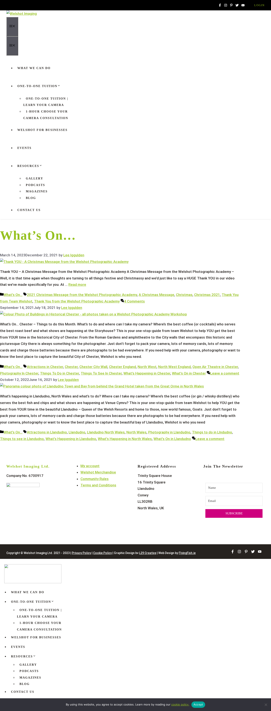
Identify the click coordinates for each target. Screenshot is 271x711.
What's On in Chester (189, 373)
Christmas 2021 (207, 295)
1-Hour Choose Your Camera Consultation (45, 115)
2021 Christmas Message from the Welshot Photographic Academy (82, 295)
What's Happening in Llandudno (71, 439)
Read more (77, 284)
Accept (198, 704)
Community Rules (94, 479)
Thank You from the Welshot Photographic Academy (77, 301)
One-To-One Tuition (37, 86)
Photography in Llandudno (169, 432)
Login (259, 5)
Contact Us (29, 210)
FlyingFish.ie (187, 553)
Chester (71, 367)
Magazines (37, 191)
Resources (28, 166)
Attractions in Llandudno (47, 432)
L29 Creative (147, 553)
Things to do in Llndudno (212, 432)
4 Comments (134, 301)
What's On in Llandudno (172, 439)
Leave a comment (224, 373)
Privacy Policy (81, 553)
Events (24, 148)
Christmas (184, 295)
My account (90, 466)
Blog (31, 198)
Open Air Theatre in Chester (215, 367)
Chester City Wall (93, 367)
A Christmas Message (156, 295)
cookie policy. (180, 704)
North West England (174, 367)
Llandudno (77, 432)
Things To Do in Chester (59, 373)
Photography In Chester (19, 373)
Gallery (34, 178)
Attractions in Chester (45, 367)
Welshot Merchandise (98, 472)
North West (147, 367)
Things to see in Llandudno (22, 439)
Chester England (122, 367)
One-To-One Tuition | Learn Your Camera (45, 102)
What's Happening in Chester (146, 373)
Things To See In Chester (101, 373)
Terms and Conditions (98, 485)
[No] (266, 705)
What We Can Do (34, 68)
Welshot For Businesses (42, 130)
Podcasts (35, 185)
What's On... (13, 295)
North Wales (136, 432)
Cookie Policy (102, 553)
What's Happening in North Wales (125, 439)
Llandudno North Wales (106, 432)
